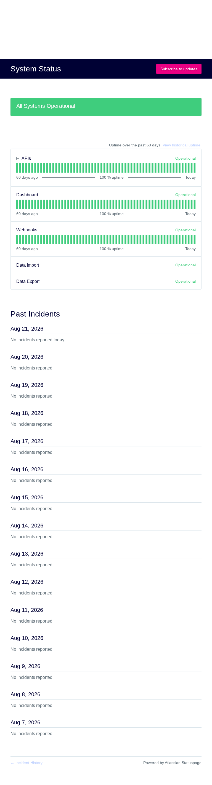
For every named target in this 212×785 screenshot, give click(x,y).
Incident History (26, 762)
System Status (35, 69)
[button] (179, 69)
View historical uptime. (182, 145)
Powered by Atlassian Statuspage (172, 762)
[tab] (17, 168)
